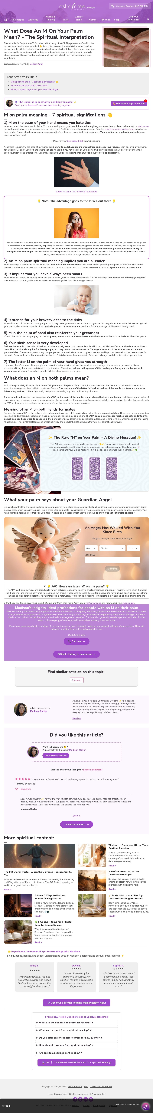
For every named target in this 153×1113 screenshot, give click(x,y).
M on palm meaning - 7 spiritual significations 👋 (34, 81)
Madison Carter (36, 64)
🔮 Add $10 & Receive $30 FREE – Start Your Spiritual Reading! (76, 1062)
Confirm (112, 568)
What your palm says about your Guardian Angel (34, 89)
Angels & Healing (50, 18)
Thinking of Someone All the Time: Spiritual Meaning (128, 847)
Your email (90, 555)
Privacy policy (98, 1094)
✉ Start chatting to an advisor (75, 654)
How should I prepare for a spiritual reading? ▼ (66, 1045)
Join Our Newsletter (133, 18)
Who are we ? (75, 1086)
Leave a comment (75, 824)
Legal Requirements (57, 1094)
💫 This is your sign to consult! (129, 103)
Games (93, 19)
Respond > (26, 789)
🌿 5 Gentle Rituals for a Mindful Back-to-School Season (53, 923)
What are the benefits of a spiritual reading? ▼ (66, 1022)
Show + (76, 815)
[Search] (148, 19)
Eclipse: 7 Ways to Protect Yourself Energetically (50, 897)
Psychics (105, 19)
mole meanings (93, 603)
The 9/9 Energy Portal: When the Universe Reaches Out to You (38, 873)
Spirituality (77, 680)
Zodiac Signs (78, 18)
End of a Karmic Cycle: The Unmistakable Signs (123, 873)
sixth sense (143, 126)
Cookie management (79, 1094)
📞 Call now (75, 641)
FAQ (86, 1086)
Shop (117, 19)
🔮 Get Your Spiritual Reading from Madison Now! (77, 1002)
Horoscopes (18, 19)
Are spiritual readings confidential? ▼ (61, 1053)
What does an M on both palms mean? (29, 85)
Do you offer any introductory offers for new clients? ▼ (71, 1037)
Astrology (33, 19)
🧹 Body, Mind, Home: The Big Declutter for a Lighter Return (125, 897)
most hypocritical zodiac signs (119, 129)
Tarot (65, 19)
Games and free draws (101, 1086)
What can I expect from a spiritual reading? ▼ (65, 1030)
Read (6, 889)
